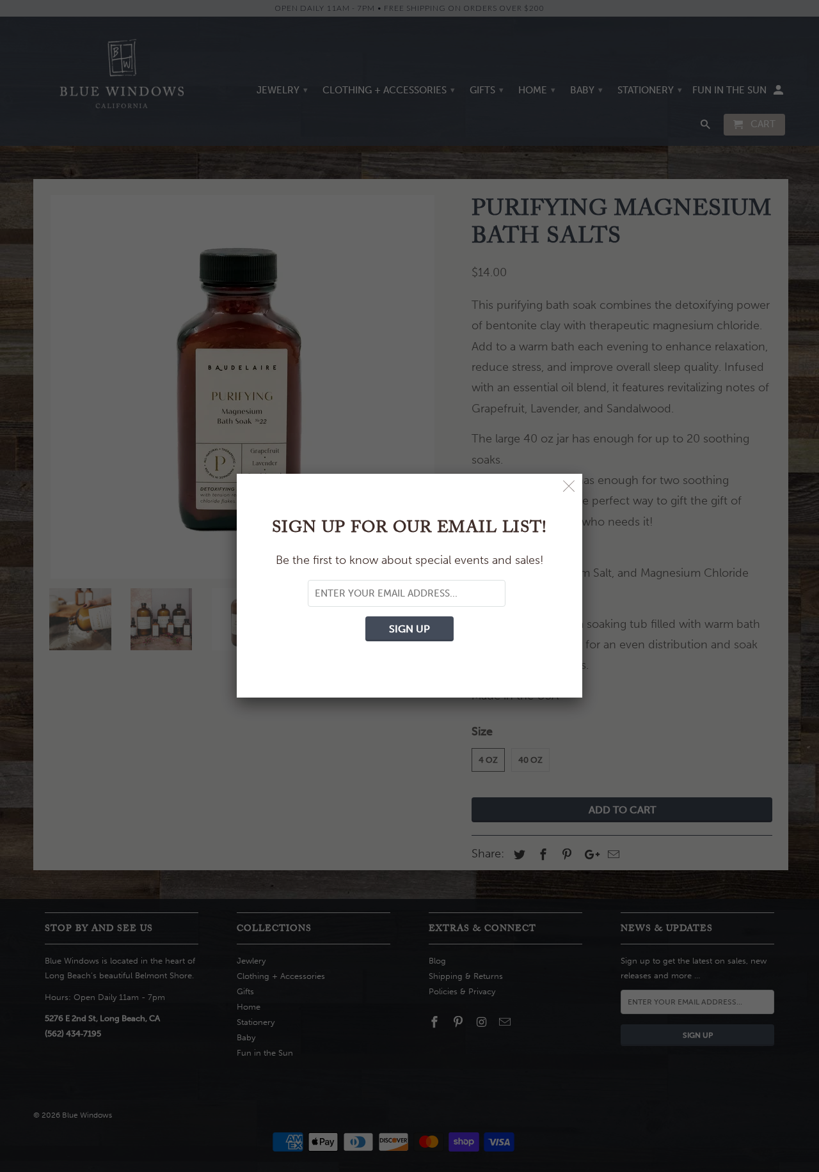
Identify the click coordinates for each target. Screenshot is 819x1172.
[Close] (569, 487)
